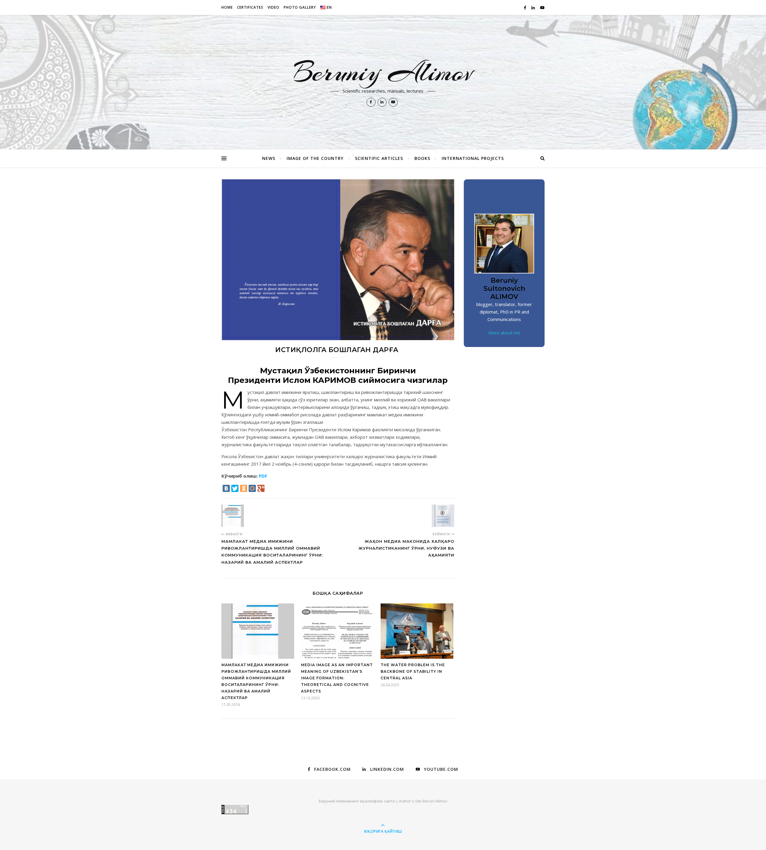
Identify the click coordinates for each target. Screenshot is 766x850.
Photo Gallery (300, 7)
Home (227, 7)
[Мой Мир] (252, 488)
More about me (504, 333)
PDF (263, 476)
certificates (250, 7)
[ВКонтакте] (226, 488)
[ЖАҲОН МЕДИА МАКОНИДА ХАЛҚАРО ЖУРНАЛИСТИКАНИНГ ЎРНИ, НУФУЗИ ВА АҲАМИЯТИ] (443, 516)
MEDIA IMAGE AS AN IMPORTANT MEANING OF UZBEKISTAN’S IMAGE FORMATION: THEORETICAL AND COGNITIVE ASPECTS (337, 678)
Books (422, 158)
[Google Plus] (261, 488)
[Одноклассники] (243, 488)
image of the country (315, 158)
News (268, 158)
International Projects (473, 158)
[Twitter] (234, 488)
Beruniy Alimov (383, 72)
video (273, 7)
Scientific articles (379, 158)
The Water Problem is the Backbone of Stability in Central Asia (413, 671)
